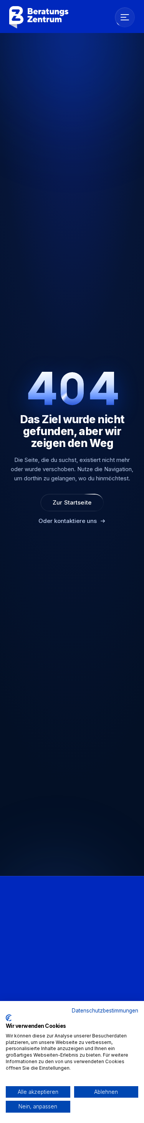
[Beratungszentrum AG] (38, 17)
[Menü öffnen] (125, 17)
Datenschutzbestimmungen (105, 1011)
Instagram (21, 978)
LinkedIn (19, 966)
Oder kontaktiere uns (67, 520)
